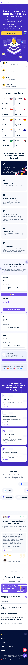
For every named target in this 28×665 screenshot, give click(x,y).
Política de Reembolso (14, 656)
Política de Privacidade (8, 655)
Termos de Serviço (20, 655)
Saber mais (5, 406)
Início (2, 6)
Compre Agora (11, 33)
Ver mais (5, 590)
